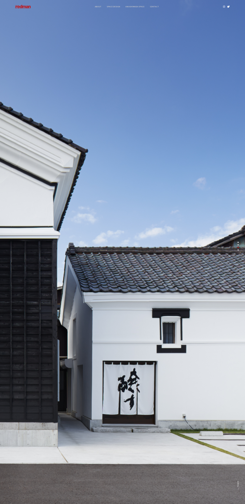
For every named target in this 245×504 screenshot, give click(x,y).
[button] (238, 242)
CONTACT (154, 6)
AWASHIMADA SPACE (134, 6)
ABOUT (98, 6)
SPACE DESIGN (113, 6)
